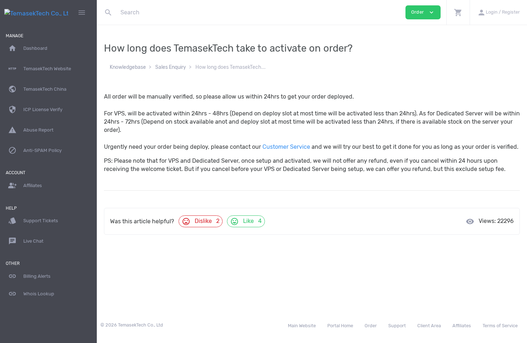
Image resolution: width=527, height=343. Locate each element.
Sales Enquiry (170, 67)
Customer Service (286, 146)
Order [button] (423, 12)
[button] (458, 12)
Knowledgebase (128, 67)
